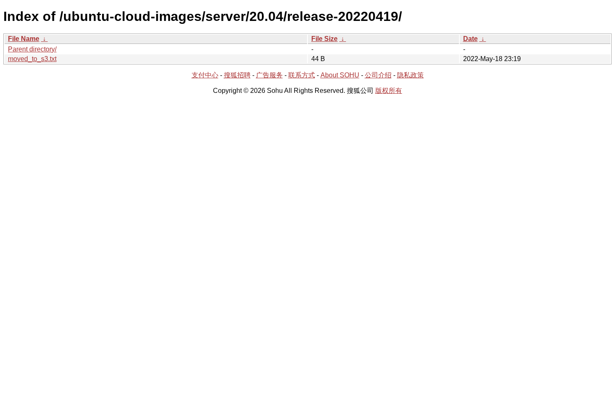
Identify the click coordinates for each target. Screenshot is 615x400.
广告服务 (269, 75)
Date (470, 38)
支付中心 (205, 75)
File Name (23, 38)
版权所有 (388, 90)
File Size (324, 38)
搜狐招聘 (237, 75)
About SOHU (339, 75)
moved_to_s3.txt (32, 58)
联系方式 (301, 75)
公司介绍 (378, 75)
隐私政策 (410, 75)
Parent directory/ (32, 49)
